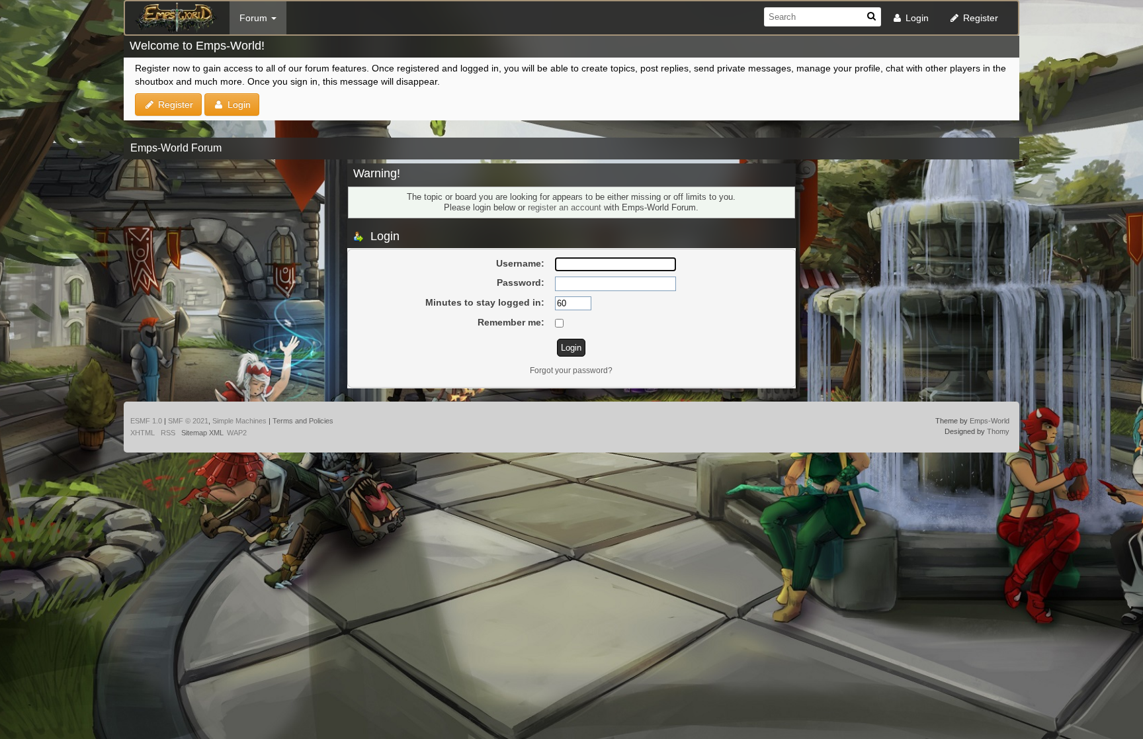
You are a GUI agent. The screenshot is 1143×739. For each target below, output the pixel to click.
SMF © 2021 (188, 421)
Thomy (998, 431)
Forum (254, 18)
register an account (564, 207)
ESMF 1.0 (146, 421)
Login (916, 18)
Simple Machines (239, 421)
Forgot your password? (571, 370)
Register (979, 18)
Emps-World (989, 421)
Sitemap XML (202, 433)
